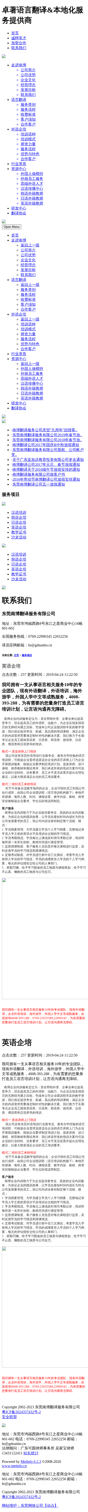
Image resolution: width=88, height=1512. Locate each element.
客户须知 (28, 304)
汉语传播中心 (32, 383)
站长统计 (30, 1453)
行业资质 (18, 164)
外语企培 (18, 129)
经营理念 (28, 265)
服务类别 (28, 290)
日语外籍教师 (32, 393)
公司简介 (28, 250)
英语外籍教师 (32, 398)
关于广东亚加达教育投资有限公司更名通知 (48, 460)
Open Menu (11, 227)
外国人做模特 (32, 369)
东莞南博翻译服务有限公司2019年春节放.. (47, 435)
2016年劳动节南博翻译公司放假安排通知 (46, 479)
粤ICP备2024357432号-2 (21, 1412)
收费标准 (28, 299)
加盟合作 (18, 43)
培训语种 (28, 324)
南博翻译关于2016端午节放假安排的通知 (46, 469)
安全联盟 (9, 1417)
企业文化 (28, 260)
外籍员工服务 (32, 374)
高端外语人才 (32, 378)
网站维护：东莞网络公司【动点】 (30, 1506)
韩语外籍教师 (32, 388)
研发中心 (18, 208)
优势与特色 (30, 344)
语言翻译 (18, 100)
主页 (16, 655)
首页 (15, 33)
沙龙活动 (18, 537)
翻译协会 (18, 213)
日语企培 (18, 522)
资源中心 (18, 169)
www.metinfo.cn (14, 1466)
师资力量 (28, 334)
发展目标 (28, 270)
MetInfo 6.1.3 (31, 1462)
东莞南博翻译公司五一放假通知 (38, 484)
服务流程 (28, 295)
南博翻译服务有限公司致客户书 (38, 474)
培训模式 (28, 329)
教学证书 (18, 532)
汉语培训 (18, 513)
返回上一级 (30, 245)
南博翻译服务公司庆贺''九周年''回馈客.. (44, 430)
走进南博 (18, 65)
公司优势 (28, 255)
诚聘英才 (18, 38)
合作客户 (28, 309)
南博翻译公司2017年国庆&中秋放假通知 (45, 445)
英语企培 (18, 527)
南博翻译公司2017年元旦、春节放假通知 (46, 465)
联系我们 (18, 48)
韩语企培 (18, 517)
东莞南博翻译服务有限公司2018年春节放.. (47, 440)
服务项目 (27, 655)
